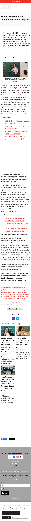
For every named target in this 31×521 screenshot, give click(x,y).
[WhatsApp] (10, 457)
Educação (4, 85)
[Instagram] (17, 457)
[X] (21, 457)
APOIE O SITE (17, 1)
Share (4, 439)
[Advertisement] (15, 156)
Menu (28, 7)
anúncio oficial (22, 90)
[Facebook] (14, 457)
